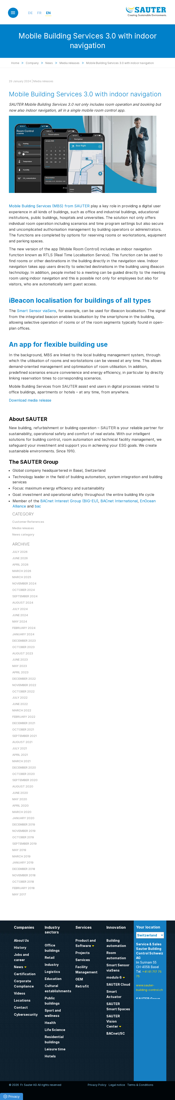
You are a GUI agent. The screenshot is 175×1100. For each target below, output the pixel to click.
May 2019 (19, 850)
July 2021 (19, 748)
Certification (25, 974)
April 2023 (20, 672)
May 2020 (19, 799)
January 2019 (22, 862)
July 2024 (20, 609)
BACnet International (119, 501)
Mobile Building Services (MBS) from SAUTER (49, 206)
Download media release (30, 400)
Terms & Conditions (140, 1085)
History (20, 947)
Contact (21, 1007)
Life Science (55, 1030)
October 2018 (23, 881)
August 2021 (22, 742)
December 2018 (23, 869)
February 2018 (23, 888)
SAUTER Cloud (118, 984)
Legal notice (117, 1085)
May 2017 (19, 894)
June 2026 (20, 558)
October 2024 (23, 590)
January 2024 (23, 634)
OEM (79, 979)
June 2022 (20, 704)
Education (53, 979)
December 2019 (23, 824)
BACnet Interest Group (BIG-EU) (69, 501)
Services (82, 960)
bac (38, 506)
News (18, 967)
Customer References (28, 521)
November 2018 (24, 875)
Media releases (43, 81)
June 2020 (20, 793)
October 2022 (23, 691)
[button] (11, 1096)
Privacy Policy (97, 1085)
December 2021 (23, 723)
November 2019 (24, 831)
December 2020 (24, 767)
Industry (52, 965)
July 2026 (20, 552)
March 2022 (21, 710)
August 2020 (22, 786)
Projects (82, 953)
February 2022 (23, 716)
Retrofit (82, 986)
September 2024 (25, 596)
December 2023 (24, 640)
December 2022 (24, 678)
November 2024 (24, 583)
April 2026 (20, 564)
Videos (19, 993)
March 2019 (21, 856)
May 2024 (19, 621)
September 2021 (24, 736)
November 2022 (24, 685)
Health (50, 1023)
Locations (22, 1000)
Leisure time (55, 1049)
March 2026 (21, 571)
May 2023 (19, 666)
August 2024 (22, 602)
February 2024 (24, 628)
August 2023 (22, 653)
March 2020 (21, 812)
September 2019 (24, 843)
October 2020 (23, 774)
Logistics (52, 972)
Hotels (50, 1056)
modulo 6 (114, 977)
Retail (49, 957)
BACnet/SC (115, 1033)
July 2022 (20, 697)
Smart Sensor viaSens (36, 310)
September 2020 (25, 780)
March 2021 (21, 761)
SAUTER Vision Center (113, 1021)
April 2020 (20, 805)
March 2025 (21, 577)
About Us (21, 940)
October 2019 (23, 837)
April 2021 (20, 754)
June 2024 (20, 615)
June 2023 (20, 659)
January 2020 (23, 818)
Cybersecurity (26, 1014)
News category (23, 534)
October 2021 (23, 729)
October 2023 (23, 647)
